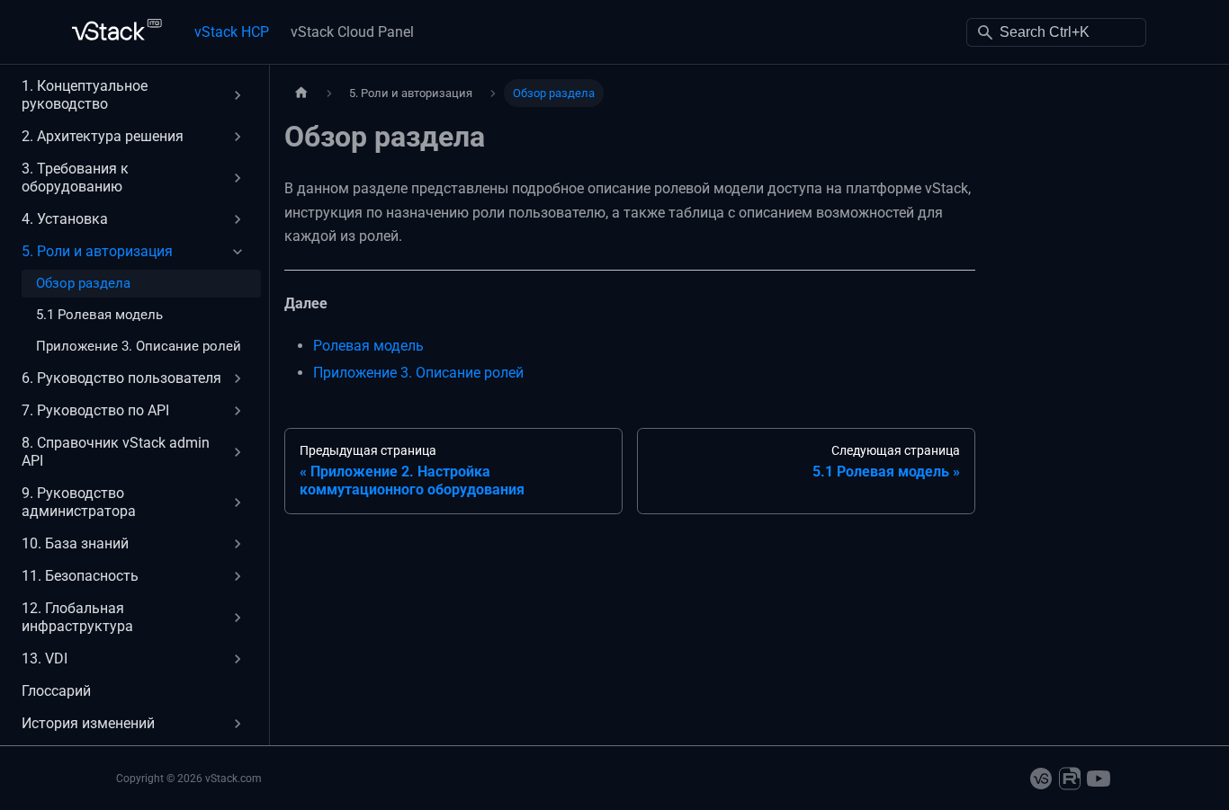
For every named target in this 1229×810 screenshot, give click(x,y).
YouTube (1098, 778)
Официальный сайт (1041, 778)
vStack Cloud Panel (352, 31)
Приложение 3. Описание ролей (418, 372)
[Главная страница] (301, 93)
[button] (134, 95)
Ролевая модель (368, 345)
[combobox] (1056, 32)
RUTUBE (1069, 778)
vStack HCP (231, 31)
